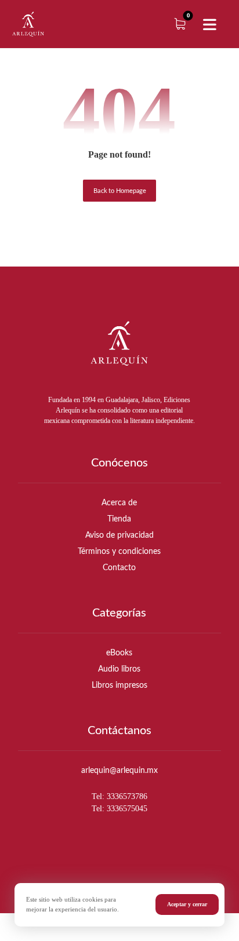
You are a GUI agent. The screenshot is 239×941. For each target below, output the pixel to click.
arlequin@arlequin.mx (119, 771)
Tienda (119, 519)
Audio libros (119, 669)
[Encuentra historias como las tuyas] (28, 24)
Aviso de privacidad (119, 535)
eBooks (119, 653)
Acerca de (119, 503)
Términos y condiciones (119, 552)
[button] (209, 25)
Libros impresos (119, 685)
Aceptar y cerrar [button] (187, 904)
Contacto (119, 568)
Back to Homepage (119, 191)
